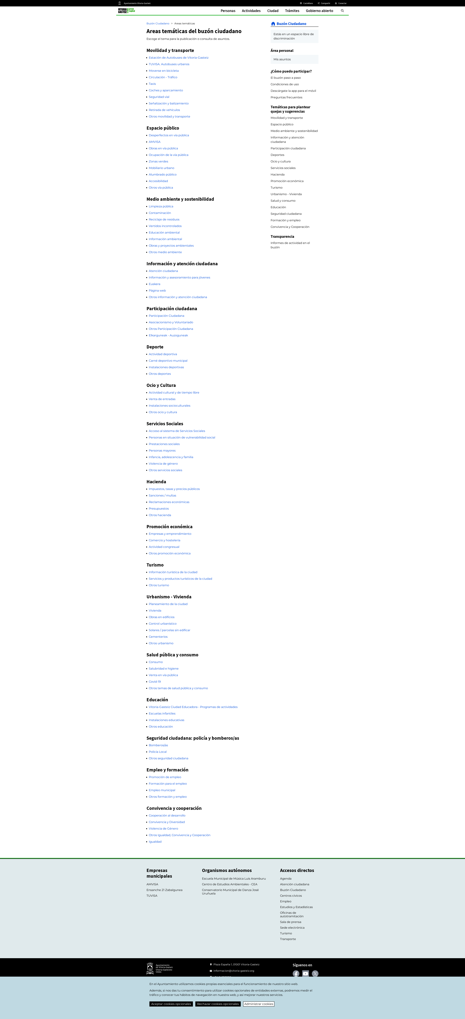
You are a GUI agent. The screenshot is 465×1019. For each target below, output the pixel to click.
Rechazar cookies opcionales (218, 1004)
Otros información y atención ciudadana (178, 297)
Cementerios (158, 636)
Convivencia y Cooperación (290, 227)
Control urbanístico (163, 623)
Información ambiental (165, 239)
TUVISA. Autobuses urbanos (169, 64)
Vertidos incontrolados (165, 226)
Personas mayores (162, 450)
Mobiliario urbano (161, 168)
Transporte (288, 939)
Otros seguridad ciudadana (168, 758)
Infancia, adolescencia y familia (171, 457)
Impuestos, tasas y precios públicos (174, 489)
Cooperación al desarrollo (167, 815)
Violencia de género (163, 463)
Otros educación (161, 726)
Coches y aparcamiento (166, 90)
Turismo (277, 187)
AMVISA (154, 142)
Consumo (156, 662)
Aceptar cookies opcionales (171, 1004)
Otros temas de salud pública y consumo (178, 688)
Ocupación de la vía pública (168, 155)
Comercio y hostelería (164, 540)
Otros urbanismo (161, 643)
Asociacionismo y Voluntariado (171, 322)
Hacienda (278, 174)
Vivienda (155, 610)
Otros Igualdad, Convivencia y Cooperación (179, 835)
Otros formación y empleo (168, 796)
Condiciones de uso (285, 84)
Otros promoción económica (170, 553)
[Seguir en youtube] (305, 973)
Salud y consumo (283, 200)
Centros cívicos (291, 895)
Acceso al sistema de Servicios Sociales (177, 431)
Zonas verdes (158, 161)
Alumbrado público (163, 174)
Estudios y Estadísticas (296, 907)
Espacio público (282, 124)
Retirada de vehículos (164, 110)
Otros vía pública (161, 187)
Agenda (285, 878)
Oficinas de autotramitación (292, 914)
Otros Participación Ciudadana (171, 329)
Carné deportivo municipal (168, 360)
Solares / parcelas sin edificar (169, 630)
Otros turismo (159, 585)
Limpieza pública (161, 206)
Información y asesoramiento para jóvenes (179, 277)
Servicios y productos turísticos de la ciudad (180, 578)
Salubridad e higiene (164, 668)
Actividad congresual (164, 547)
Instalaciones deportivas (166, 367)
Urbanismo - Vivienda (286, 194)
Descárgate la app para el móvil (293, 91)
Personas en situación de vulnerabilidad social (182, 437)
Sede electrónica (292, 927)
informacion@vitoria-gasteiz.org (233, 970)
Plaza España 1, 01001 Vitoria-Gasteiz (236, 964)
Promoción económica (287, 181)
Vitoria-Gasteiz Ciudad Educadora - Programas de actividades (193, 707)
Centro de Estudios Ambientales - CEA (229, 884)
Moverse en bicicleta (164, 70)
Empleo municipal (162, 790)
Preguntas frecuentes (286, 97)
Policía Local (158, 752)
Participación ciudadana (288, 148)
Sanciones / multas (162, 495)
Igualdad (155, 841)
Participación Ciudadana (166, 315)
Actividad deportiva (163, 354)
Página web (157, 290)
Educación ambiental (164, 232)
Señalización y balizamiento (169, 103)
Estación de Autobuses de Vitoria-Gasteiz (179, 57)
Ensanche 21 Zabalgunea (164, 890)
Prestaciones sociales (164, 444)
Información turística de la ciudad (173, 572)
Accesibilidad (158, 181)
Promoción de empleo (165, 777)
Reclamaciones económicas (169, 502)
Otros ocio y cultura (163, 412)
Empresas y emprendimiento (170, 533)
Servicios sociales (283, 168)
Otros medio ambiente (165, 252)
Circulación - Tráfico (163, 77)
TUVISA (152, 895)
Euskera (154, 284)
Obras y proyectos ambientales (171, 245)
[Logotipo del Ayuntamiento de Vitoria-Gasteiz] (160, 969)
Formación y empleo (286, 220)
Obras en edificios (161, 617)
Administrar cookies (258, 1004)
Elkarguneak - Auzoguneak (168, 335)
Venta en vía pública (163, 675)
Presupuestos (159, 508)
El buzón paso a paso (286, 77)
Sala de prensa (290, 922)
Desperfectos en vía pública (169, 135)
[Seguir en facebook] (296, 973)
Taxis (152, 84)
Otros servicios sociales (165, 470)
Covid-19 (155, 681)
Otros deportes (160, 373)
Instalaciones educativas (166, 720)
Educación (278, 207)
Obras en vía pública (163, 148)
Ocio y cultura (281, 161)
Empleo (285, 901)
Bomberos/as (158, 745)
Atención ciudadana (163, 271)
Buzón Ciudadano (158, 23)
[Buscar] (342, 10)
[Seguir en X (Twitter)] (315, 973)
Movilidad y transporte (287, 118)
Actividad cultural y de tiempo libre (174, 392)
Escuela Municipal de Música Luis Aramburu (234, 878)
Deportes (277, 155)
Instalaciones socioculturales (169, 405)
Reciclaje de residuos (164, 219)
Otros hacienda (160, 515)
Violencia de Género (163, 828)
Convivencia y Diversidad (167, 822)
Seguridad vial (159, 97)
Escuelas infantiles (162, 713)
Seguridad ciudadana (286, 213)
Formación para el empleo (168, 783)
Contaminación (160, 213)
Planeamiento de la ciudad (168, 604)
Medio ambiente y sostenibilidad (294, 131)
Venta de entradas (162, 399)
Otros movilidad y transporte (169, 116)
